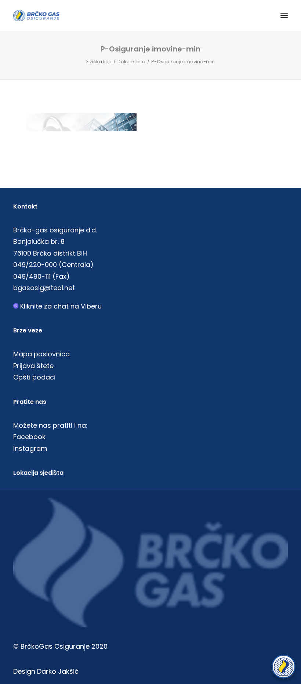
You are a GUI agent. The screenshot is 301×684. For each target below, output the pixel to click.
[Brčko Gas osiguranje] (36, 15)
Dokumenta (131, 61)
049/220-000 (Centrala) (53, 264)
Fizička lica (99, 61)
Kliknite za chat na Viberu (61, 306)
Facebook (29, 436)
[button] (284, 15)
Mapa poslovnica (41, 354)
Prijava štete (33, 365)
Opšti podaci (34, 377)
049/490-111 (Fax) (41, 276)
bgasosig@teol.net (44, 287)
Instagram (30, 448)
